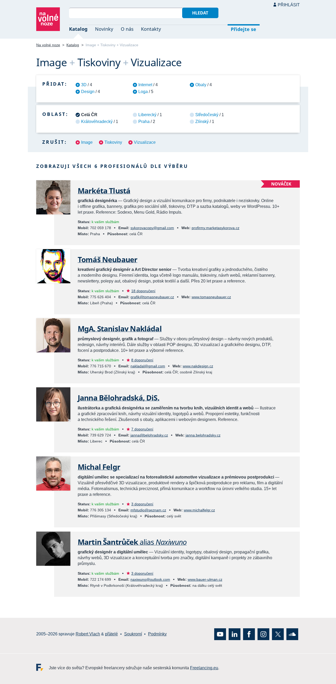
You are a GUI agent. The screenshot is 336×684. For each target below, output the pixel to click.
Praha (144, 121)
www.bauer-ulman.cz (205, 579)
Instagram (263, 634)
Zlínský (202, 121)
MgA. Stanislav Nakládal (120, 328)
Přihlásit (289, 5)
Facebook (249, 634)
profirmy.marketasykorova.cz (215, 228)
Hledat (200, 13)
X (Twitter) (278, 634)
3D (84, 85)
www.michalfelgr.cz (199, 510)
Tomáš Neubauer (107, 259)
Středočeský (206, 114)
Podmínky (157, 634)
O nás (127, 29)
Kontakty (151, 29)
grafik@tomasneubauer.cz (152, 297)
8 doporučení (142, 360)
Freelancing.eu (42, 667)
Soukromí (133, 634)
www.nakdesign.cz (198, 366)
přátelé (111, 634)
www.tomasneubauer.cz (211, 297)
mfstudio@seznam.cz (148, 510)
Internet (145, 85)
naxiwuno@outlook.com (150, 579)
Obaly (200, 85)
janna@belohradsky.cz (149, 435)
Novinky (104, 29)
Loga (143, 91)
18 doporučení (143, 291)
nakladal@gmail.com (147, 366)
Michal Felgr (99, 467)
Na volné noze (48, 45)
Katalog (78, 29)
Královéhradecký (97, 121)
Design (87, 91)
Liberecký (147, 114)
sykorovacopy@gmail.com (152, 228)
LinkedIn (234, 634)
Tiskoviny (113, 142)
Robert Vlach (88, 634)
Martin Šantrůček (132, 542)
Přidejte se (243, 29)
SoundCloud (292, 634)
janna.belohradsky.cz (203, 435)
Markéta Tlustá (104, 191)
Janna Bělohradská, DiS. (118, 398)
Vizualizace (145, 142)
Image (87, 142)
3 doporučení (142, 504)
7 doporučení (142, 429)
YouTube (220, 634)
